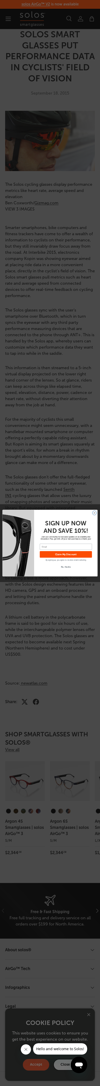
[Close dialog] (94, 513)
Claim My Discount (66, 554)
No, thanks (66, 567)
